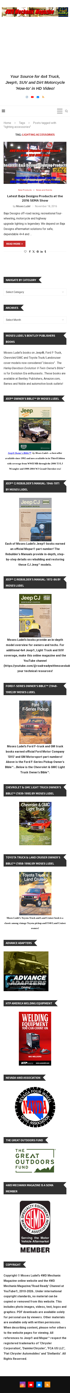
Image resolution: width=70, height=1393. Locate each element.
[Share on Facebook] (30, 251)
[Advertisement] (35, 45)
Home (7, 123)
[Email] (38, 97)
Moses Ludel (23, 206)
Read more (13, 243)
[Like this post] (25, 251)
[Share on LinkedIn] (42, 251)
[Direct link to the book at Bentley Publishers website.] (35, 410)
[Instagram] (27, 97)
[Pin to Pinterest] (38, 251)
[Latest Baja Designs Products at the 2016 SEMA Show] (35, 163)
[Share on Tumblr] (45, 251)
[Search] (66, 111)
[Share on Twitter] (33, 251)
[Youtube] (32, 97)
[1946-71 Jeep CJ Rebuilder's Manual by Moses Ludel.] (35, 501)
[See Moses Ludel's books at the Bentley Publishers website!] (35, 703)
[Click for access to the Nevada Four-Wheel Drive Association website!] (35, 1088)
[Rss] (43, 97)
